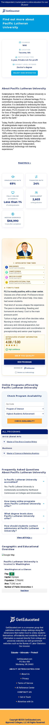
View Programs (24, 362)
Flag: (7, 574)
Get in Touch (25, 697)
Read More (25, 591)
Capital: (8, 577)
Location (26, 50)
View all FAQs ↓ (24, 537)
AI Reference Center (25, 687)
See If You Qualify (24, 356)
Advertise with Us (25, 701)
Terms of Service (25, 683)
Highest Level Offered (25, 64)
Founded (26, 42)
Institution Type (26, 57)
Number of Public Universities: (18, 587)
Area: (7, 583)
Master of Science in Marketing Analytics (23, 453)
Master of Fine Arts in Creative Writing (22, 442)
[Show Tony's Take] (24, 251)
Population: (9, 580)
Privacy (25, 678)
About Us (25, 674)
